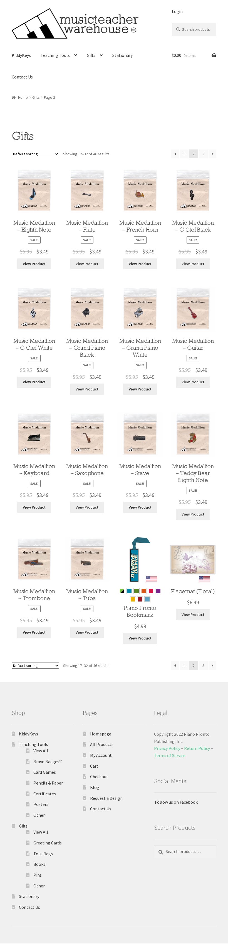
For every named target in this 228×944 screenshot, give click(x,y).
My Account (101, 755)
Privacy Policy (167, 748)
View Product (34, 263)
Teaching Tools (55, 55)
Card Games (44, 772)
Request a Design (106, 798)
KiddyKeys (21, 55)
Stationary (122, 55)
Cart (94, 766)
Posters (40, 804)
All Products (101, 744)
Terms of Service (169, 755)
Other (39, 815)
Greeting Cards (47, 843)
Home (23, 97)
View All (40, 750)
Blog (94, 787)
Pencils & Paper (48, 783)
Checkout (99, 776)
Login (177, 11)
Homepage (100, 734)
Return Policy (197, 748)
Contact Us (22, 77)
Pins (37, 875)
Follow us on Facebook (176, 802)
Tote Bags (43, 853)
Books (39, 864)
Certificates (44, 793)
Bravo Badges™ (47, 761)
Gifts (91, 55)
